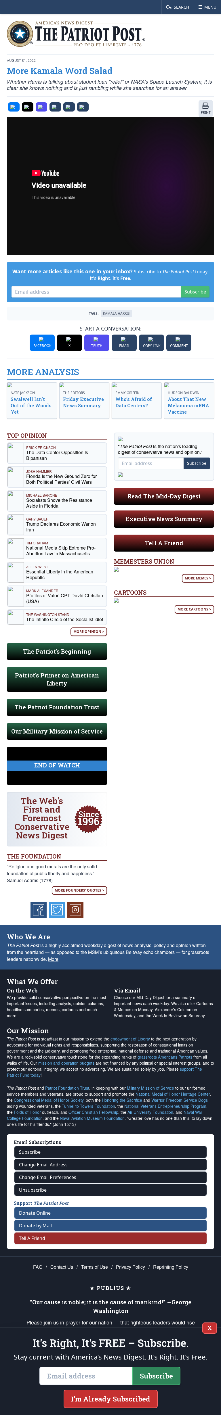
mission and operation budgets (66, 1063)
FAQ (37, 1267)
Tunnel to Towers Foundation (88, 1106)
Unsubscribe (33, 1190)
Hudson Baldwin (183, 392)
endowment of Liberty (130, 1039)
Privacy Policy (130, 1267)
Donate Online (35, 1213)
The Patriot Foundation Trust (57, 707)
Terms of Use (94, 1267)
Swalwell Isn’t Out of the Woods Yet (31, 405)
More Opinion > (88, 631)
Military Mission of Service (150, 1088)
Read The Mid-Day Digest (164, 496)
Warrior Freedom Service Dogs (179, 1100)
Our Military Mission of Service (57, 731)
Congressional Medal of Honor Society (48, 1100)
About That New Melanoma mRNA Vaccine (188, 405)
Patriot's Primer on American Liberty (57, 679)
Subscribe (195, 292)
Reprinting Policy (170, 1267)
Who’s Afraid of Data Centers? (133, 402)
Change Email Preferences (47, 1177)
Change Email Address (43, 1164)
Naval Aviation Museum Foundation (92, 1118)
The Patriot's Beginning (57, 651)
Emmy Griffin (127, 392)
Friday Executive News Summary (83, 402)
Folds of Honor (27, 1112)
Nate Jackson (23, 392)
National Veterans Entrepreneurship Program (165, 1106)
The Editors (74, 392)
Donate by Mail (35, 1225)
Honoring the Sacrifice (122, 1100)
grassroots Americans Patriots (165, 1057)
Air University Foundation (150, 1112)
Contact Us (61, 1267)
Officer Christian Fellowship (93, 1112)
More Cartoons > (194, 609)
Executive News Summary (164, 519)
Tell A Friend (164, 543)
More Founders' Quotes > (79, 890)
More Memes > (198, 578)
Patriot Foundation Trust (67, 1088)
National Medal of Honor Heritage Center (173, 1094)
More (53, 959)
